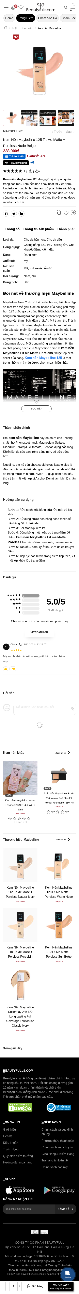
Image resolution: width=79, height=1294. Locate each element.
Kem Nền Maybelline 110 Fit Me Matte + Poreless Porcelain (20, 952)
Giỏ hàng (37, 1286)
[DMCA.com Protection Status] (20, 1107)
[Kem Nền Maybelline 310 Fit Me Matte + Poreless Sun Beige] (59, 925)
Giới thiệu (9, 1129)
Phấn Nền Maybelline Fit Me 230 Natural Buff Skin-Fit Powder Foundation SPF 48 (59, 798)
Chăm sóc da (47, 18)
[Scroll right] (73, 229)
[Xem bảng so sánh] (73, 213)
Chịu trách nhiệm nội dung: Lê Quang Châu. (36, 1265)
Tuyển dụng (10, 1149)
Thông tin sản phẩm (38, 229)
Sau (69, 131)
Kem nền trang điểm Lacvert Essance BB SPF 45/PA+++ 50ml (20, 805)
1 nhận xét (20, 822)
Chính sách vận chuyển (57, 1147)
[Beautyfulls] (5, 28)
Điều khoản (10, 1142)
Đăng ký (63, 1209)
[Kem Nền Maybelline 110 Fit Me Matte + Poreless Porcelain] (20, 925)
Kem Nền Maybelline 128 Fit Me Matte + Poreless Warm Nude (59, 892)
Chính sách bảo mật (55, 1167)
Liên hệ (8, 1136)
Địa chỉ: (10, 1247)
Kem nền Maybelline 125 (43, 358)
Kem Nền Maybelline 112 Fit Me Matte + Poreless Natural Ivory (20, 892)
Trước (56, 131)
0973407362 (24, 1270)
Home (9, 18)
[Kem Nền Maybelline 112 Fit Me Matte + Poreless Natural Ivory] (20, 865)
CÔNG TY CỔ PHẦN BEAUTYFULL (39, 1242)
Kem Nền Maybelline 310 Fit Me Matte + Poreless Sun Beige (58, 952)
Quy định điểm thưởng (18, 1156)
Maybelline (13, 131)
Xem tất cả (61, 753)
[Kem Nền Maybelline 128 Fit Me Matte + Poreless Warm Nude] (59, 865)
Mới (16, 37)
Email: (37, 1270)
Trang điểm (25, 18)
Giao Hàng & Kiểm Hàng (58, 1154)
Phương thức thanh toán (58, 1140)
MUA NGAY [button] (60, 1286)
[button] (14, 7)
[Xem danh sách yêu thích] (66, 213)
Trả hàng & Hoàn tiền (55, 1160)
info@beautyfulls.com (56, 1270)
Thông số (12, 229)
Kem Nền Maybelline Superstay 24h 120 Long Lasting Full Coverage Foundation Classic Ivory (20, 1016)
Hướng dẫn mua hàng (17, 1162)
